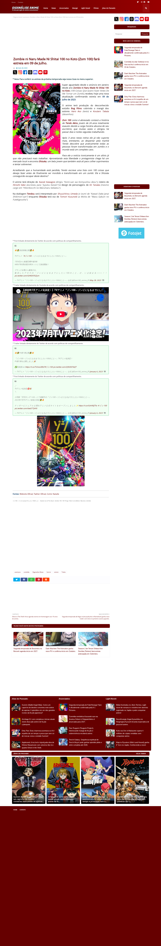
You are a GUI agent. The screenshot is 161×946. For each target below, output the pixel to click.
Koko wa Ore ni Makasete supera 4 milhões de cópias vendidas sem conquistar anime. (129, 733)
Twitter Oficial (40, 494)
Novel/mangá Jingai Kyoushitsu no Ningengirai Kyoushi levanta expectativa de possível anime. (132, 721)
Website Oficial (26, 494)
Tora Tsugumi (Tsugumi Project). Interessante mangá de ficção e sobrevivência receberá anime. (81, 730)
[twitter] (137, 2)
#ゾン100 (28, 256)
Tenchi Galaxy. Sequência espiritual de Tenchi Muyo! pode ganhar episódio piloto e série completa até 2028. (85, 742)
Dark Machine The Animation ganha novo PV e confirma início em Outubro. (61, 650)
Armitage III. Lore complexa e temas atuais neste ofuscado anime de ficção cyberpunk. (38, 721)
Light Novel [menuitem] (85, 8)
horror (49, 572)
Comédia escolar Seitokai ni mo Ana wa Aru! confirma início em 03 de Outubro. (136, 64)
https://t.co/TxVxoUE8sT (35, 367)
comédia (26, 572)
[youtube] (148, 2)
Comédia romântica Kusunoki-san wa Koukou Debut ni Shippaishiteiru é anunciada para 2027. (83, 719)
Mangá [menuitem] (75, 8)
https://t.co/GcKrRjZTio (87, 405)
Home (14, 2)
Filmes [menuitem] (96, 8)
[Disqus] (60, 537)
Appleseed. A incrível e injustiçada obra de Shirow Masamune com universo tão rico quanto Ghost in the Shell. (38, 745)
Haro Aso (76, 111)
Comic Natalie (53, 494)
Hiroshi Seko (19, 184)
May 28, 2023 (95, 280)
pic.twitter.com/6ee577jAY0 (26, 408)
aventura (26, 17)
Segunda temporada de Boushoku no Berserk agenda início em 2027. (27, 650)
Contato (20, 2)
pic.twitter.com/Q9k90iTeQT (64, 367)
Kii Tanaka (94, 184)
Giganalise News (38, 572)
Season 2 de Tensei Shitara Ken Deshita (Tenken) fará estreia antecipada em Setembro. (90, 651)
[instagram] (141, 2)
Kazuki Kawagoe (47, 182)
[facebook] (144, 2)
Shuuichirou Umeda (67, 193)
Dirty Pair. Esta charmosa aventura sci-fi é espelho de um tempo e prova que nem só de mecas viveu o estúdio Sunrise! (136, 101)
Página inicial (17, 17)
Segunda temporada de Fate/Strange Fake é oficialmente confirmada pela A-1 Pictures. (136, 52)
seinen (56, 572)
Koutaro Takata (101, 111)
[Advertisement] (61, 39)
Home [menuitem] (45, 8)
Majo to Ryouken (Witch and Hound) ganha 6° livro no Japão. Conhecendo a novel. (132, 743)
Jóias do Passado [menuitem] (108, 8)
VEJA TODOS (141, 754)
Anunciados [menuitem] (64, 8)
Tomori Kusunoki (68, 196)
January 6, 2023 (96, 371)
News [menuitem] (54, 8)
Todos (64, 572)
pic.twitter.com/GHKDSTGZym (27, 275)
